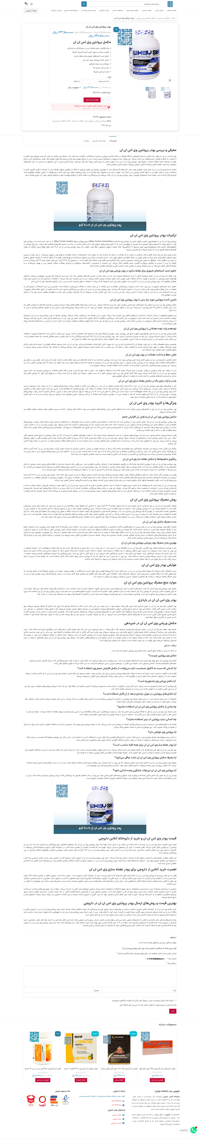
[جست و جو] (84, 4)
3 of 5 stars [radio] (160, 959)
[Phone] (193, 1130)
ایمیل (96, 990)
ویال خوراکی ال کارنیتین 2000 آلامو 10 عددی (81, 1068)
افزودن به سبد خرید (92, 100)
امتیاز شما (171, 959)
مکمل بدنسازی (163, 18)
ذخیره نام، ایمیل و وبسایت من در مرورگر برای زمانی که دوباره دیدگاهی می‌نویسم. (143, 1000)
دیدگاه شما (171, 963)
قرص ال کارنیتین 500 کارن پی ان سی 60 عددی (43, 1068)
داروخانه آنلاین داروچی (143, 164)
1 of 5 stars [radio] (164, 959)
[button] (157, 1080)
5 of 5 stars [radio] (156, 959)
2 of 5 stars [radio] (162, 959)
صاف (76, 81)
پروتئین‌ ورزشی (100, 121)
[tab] (113, 139)
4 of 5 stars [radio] (158, 959)
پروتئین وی (89, 121)
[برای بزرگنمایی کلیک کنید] (170, 80)
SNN (103, 125)
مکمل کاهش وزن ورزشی (145, 18)
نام (174, 990)
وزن (109, 77)
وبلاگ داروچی (31, 10)
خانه (173, 18)
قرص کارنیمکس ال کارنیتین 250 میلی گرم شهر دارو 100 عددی (157, 1070)
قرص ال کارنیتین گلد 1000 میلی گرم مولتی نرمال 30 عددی (119, 1070)
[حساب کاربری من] (31, 4)
